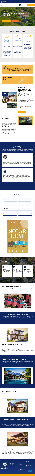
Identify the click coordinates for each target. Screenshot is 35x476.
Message (4, 215)
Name (5, 203)
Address (4, 209)
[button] (20, 5)
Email (5, 206)
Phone (19, 206)
